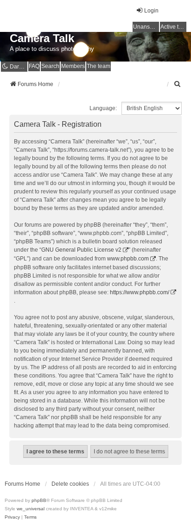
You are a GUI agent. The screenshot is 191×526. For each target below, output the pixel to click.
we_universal (31, 508)
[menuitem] (177, 84)
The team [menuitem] (98, 66)
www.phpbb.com (128, 258)
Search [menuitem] (50, 66)
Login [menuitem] (151, 10)
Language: (103, 108)
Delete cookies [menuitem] (70, 484)
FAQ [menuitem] (34, 66)
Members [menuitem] (73, 66)
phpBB (39, 500)
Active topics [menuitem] (173, 27)
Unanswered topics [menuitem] (146, 27)
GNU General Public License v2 (81, 250)
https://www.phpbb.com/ (139, 292)
